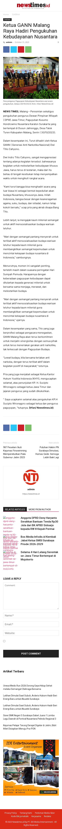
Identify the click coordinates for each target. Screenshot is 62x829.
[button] (55, 6)
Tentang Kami (26, 813)
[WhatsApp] (28, 49)
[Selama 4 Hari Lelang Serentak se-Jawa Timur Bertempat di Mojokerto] (11, 560)
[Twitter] (13, 49)
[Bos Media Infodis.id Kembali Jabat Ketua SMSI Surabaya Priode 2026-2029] (11, 546)
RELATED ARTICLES (15, 509)
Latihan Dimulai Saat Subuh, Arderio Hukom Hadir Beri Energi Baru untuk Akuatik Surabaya (30, 697)
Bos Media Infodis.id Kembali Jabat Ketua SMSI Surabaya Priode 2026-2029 (38, 540)
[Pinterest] (21, 49)
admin (9, 42)
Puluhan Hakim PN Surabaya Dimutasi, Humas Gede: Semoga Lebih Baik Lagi (47, 452)
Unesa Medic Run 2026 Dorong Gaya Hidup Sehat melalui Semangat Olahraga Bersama (27, 687)
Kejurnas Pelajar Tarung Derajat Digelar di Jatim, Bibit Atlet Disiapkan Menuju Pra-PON (29, 727)
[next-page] (10, 568)
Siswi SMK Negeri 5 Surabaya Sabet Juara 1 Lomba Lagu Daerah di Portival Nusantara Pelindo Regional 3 (29, 717)
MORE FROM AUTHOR (40, 509)
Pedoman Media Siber (45, 813)
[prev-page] (5, 568)
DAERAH (16, 14)
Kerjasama (36, 816)
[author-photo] (31, 484)
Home (6, 14)
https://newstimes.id (31, 494)
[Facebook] (6, 49)
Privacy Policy (11, 813)
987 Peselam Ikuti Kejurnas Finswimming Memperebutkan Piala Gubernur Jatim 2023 (15, 452)
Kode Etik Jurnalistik (19, 816)
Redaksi (47, 816)
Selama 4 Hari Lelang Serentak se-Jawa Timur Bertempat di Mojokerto (39, 555)
